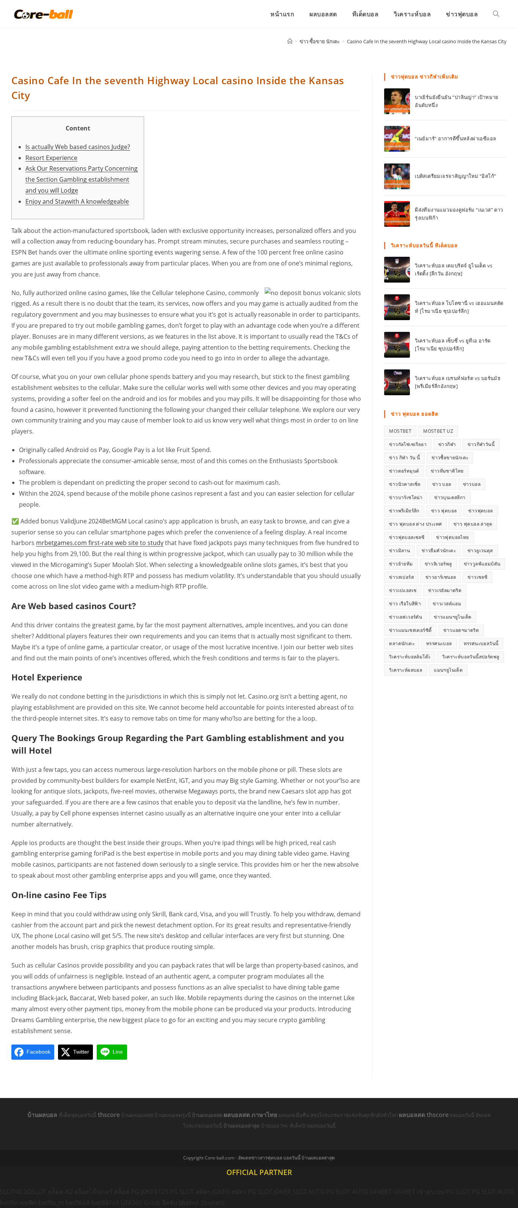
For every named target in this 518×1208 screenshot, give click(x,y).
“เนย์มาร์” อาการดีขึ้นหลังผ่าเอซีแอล (455, 138)
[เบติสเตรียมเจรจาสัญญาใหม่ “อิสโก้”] (397, 176)
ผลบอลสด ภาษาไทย (251, 1115)
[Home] (289, 41)
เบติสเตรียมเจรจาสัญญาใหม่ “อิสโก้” (455, 176)
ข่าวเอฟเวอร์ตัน (405, 617)
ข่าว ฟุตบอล (444, 510)
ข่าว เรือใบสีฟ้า (405, 603)
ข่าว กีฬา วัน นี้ (404, 457)
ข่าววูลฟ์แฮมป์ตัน (482, 564)
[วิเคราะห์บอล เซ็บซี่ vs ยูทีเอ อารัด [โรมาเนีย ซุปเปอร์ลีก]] (397, 345)
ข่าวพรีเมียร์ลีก (404, 510)
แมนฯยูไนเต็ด (448, 670)
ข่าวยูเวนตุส (480, 550)
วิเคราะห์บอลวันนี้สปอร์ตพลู (470, 656)
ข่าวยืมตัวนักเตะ (439, 550)
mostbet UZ (438, 431)
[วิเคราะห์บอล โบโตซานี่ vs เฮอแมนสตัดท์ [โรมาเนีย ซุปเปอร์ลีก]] (397, 307)
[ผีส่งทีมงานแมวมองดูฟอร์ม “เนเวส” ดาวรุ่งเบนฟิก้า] (397, 214)
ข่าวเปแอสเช (402, 590)
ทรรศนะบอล (439, 643)
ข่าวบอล (471, 484)
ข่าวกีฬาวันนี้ (481, 444)
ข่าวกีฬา (447, 444)
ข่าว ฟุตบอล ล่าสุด (473, 524)
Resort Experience (51, 158)
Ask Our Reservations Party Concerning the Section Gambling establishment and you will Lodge (81, 179)
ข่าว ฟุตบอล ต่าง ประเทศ (415, 524)
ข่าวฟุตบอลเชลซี (406, 537)
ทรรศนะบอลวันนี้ (481, 643)
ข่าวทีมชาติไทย (447, 471)
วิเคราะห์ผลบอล (405, 670)
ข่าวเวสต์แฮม (447, 603)
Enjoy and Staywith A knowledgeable (77, 201)
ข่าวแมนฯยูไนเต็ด (452, 617)
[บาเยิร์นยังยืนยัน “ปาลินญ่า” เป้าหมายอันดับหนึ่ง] (397, 101)
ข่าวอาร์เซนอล (440, 577)
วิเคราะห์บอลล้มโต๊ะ (409, 656)
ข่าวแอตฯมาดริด (461, 630)
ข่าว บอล (441, 484)
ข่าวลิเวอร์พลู (438, 564)
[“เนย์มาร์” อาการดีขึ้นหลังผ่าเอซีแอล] (397, 139)
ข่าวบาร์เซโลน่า (405, 497)
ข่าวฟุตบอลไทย (452, 537)
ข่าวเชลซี (477, 577)
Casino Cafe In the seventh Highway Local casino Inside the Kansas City (427, 41)
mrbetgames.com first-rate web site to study (99, 543)
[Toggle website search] (496, 14)
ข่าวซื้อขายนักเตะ (450, 457)
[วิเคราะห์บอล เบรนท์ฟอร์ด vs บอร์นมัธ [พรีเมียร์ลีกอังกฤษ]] (397, 382)
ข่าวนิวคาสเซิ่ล (404, 484)
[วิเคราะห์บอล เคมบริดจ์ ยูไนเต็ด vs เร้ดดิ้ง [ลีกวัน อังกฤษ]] (397, 270)
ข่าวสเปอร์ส (401, 577)
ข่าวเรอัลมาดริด (444, 590)
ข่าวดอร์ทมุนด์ (404, 471)
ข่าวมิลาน (399, 550)
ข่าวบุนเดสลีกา (449, 497)
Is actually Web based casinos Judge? (77, 147)
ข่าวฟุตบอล (480, 510)
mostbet (400, 431)
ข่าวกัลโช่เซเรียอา (408, 444)
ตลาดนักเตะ (401, 643)
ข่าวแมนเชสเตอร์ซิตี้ (410, 630)
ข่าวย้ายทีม (401, 564)
